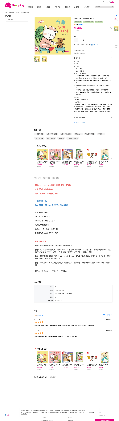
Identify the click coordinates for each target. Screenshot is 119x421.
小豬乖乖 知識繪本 (52, 134)
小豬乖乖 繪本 (39, 134)
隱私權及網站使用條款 (47, 420)
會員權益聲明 (71, 420)
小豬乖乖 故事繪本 (73, 138)
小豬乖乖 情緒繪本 (66, 134)
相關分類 (37, 130)
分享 (77, 122)
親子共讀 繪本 (39, 138)
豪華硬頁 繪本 (51, 138)
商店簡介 (43, 417)
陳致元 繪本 (78, 134)
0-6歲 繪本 (101, 134)
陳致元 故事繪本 (89, 134)
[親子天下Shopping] (14, 5)
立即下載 (95, 44)
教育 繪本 (61, 138)
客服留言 (70, 417)
